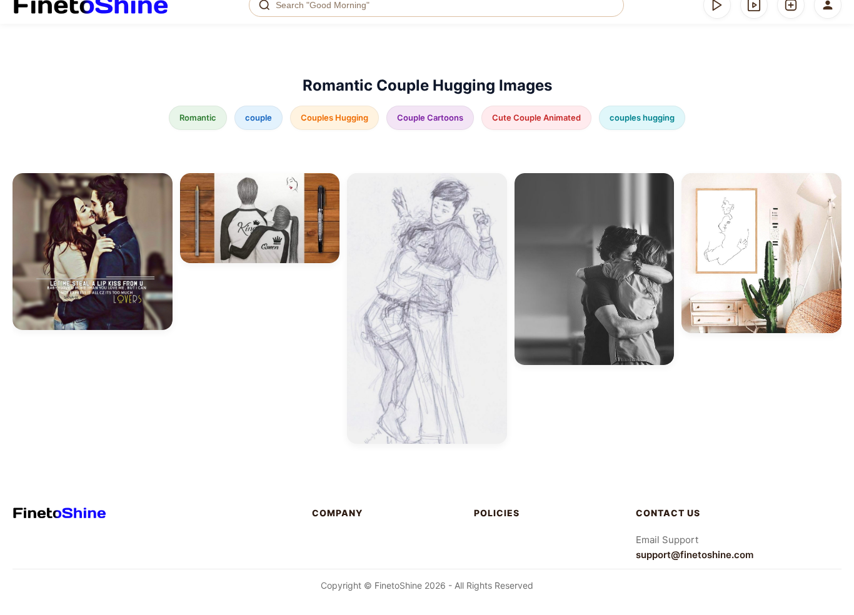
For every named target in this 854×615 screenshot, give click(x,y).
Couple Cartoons (430, 117)
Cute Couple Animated (536, 117)
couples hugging (642, 117)
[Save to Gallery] (159, 209)
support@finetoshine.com (694, 555)
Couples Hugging (334, 117)
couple (258, 117)
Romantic (197, 117)
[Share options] (159, 187)
